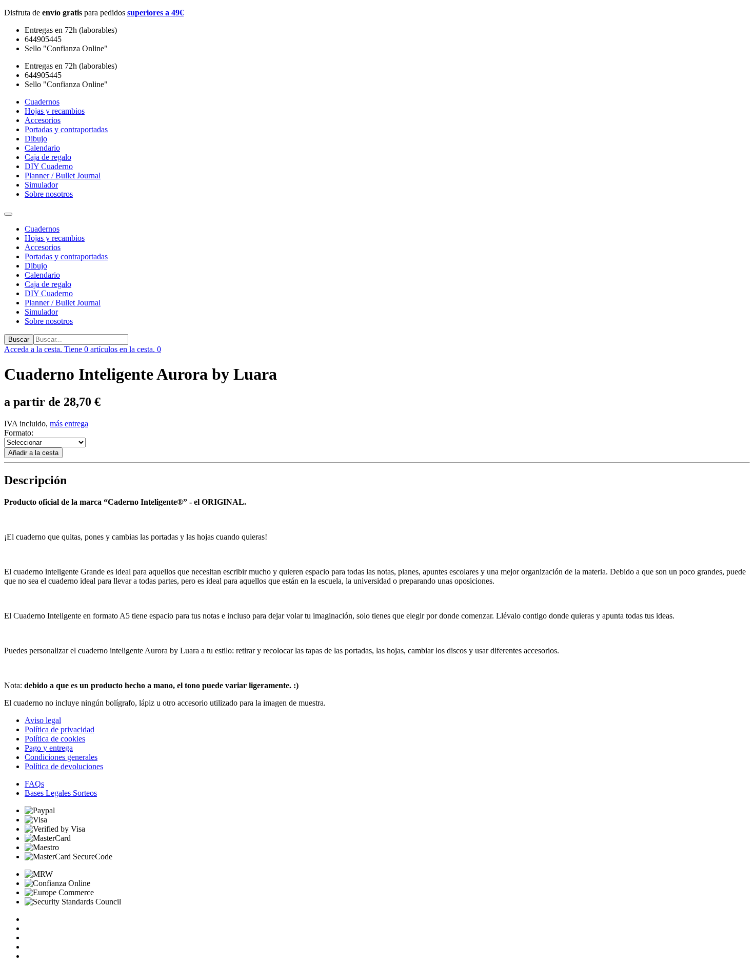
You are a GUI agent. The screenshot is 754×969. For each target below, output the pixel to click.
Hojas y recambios (55, 238)
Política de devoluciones (64, 766)
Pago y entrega (49, 748)
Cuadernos (42, 228)
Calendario (42, 275)
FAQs (34, 783)
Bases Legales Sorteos (61, 793)
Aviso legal (43, 720)
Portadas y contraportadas (66, 256)
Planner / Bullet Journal (63, 302)
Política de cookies (55, 738)
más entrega (69, 423)
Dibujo (36, 265)
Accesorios (43, 247)
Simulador (41, 311)
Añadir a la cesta (33, 453)
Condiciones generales (61, 757)
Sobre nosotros (49, 321)
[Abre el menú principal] (8, 214)
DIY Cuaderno (49, 293)
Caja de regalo (48, 284)
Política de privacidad (59, 729)
